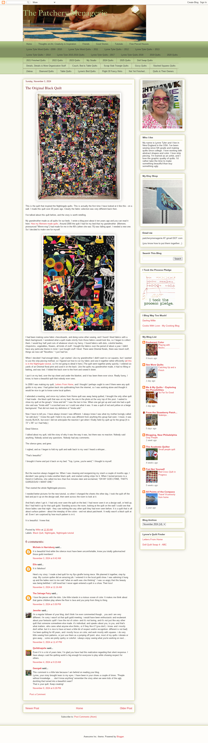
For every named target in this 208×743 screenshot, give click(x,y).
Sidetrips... (163, 415)
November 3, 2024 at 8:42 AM (47, 558)
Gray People (152, 437)
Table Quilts (66, 71)
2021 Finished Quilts (36, 60)
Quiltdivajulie (39, 648)
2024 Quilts (108, 60)
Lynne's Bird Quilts (87, 71)
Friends (86, 44)
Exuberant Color (155, 342)
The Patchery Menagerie (65, 13)
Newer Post (32, 708)
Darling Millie (149, 320)
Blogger (120, 736)
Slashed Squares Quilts (164, 66)
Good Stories (102, 44)
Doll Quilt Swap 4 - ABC (155, 544)
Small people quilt (166, 449)
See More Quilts (154, 364)
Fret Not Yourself (155, 469)
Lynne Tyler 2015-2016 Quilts (70, 55)
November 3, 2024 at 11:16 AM (47, 587)
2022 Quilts (57, 60)
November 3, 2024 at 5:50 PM (47, 604)
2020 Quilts (172, 55)
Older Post (126, 708)
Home (29, 44)
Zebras (29, 71)
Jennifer (37, 610)
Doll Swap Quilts (145, 60)
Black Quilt (38, 533)
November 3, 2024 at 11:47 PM (47, 642)
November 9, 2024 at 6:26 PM (47, 688)
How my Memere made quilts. (45, 223)
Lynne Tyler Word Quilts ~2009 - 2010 (44, 49)
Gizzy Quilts (141, 66)
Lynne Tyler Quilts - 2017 (103, 55)
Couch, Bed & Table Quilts (84, 66)
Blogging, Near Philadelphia (161, 435)
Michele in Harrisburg (44, 547)
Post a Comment (38, 694)
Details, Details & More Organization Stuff (46, 66)
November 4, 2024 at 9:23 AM (47, 662)
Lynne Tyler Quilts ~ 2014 (38, 55)
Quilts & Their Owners (163, 71)
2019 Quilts (155, 55)
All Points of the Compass (160, 491)
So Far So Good (166, 392)
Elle (35, 564)
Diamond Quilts (46, 71)
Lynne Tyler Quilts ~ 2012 (116, 49)
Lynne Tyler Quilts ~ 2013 (147, 49)
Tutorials (119, 44)
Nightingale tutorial (65, 533)
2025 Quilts (125, 60)
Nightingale (50, 533)
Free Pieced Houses (139, 44)
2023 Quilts (74, 60)
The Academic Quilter (158, 446)
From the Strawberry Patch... (161, 412)
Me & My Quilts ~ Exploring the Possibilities (161, 388)
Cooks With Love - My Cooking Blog (161, 325)
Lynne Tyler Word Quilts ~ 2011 (83, 49)
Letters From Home (64, 384)
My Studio (91, 60)
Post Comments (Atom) (85, 717)
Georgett (37, 668)
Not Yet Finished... (137, 71)
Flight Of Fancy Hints (112, 71)
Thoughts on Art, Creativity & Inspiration (57, 44)
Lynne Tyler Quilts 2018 (132, 55)
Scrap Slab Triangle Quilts (116, 66)
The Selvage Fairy (42, 593)
